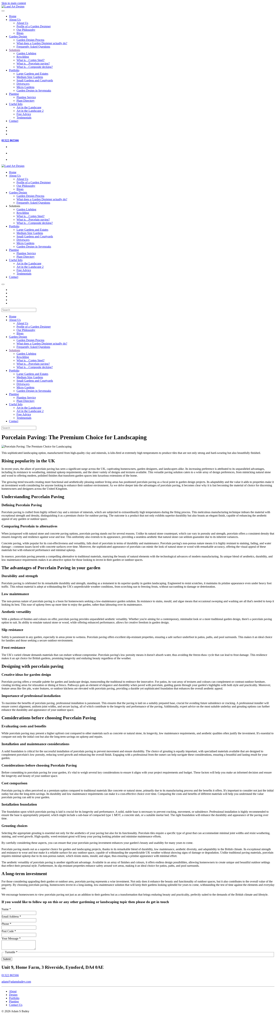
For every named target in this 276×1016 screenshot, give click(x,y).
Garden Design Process (30, 39)
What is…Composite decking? (35, 66)
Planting (14, 93)
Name (6, 909)
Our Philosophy (26, 29)
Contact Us (15, 1004)
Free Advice (24, 114)
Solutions (14, 50)
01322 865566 (10, 140)
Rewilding (23, 56)
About (13, 991)
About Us (15, 19)
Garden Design (18, 36)
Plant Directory (26, 100)
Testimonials (24, 117)
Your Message (11, 938)
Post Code (9, 931)
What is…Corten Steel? (30, 60)
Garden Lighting (26, 53)
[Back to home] (13, 6)
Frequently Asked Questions (33, 46)
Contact (13, 120)
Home (12, 16)
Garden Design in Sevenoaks (34, 90)
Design (13, 994)
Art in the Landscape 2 (30, 110)
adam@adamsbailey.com (16, 981)
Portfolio (14, 70)
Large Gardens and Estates (32, 73)
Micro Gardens (25, 87)
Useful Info (16, 104)
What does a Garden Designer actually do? (42, 43)
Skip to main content (14, 3)
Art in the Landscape (29, 107)
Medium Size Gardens (30, 77)
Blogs (20, 33)
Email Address (11, 916)
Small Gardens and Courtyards (35, 80)
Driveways (23, 83)
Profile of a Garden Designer (34, 26)
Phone (6, 923)
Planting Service (26, 97)
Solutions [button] (14, 206)
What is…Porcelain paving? (33, 63)
